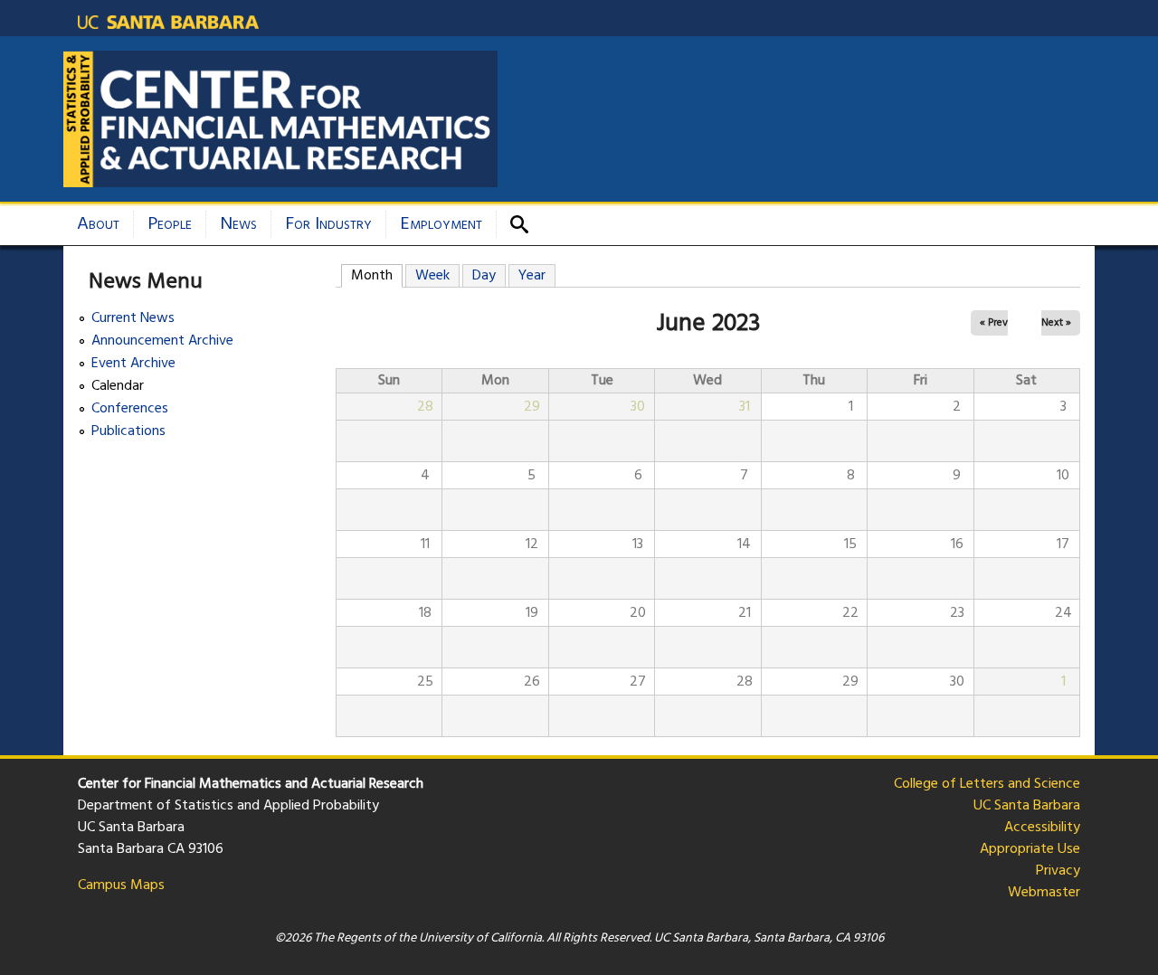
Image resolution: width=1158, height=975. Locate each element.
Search (526, 224)
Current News (133, 318)
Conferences (129, 409)
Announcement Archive (162, 341)
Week (432, 275)
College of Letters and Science (987, 784)
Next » (1056, 323)
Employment (441, 224)
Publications (128, 431)
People (169, 224)
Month (377, 276)
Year (532, 275)
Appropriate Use (1030, 849)
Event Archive (133, 364)
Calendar (117, 386)
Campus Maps (121, 885)
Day (484, 275)
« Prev (994, 323)
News (238, 224)
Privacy (1058, 871)
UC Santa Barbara (1026, 806)
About (98, 224)
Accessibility (1042, 827)
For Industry (328, 224)
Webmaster (1044, 892)
